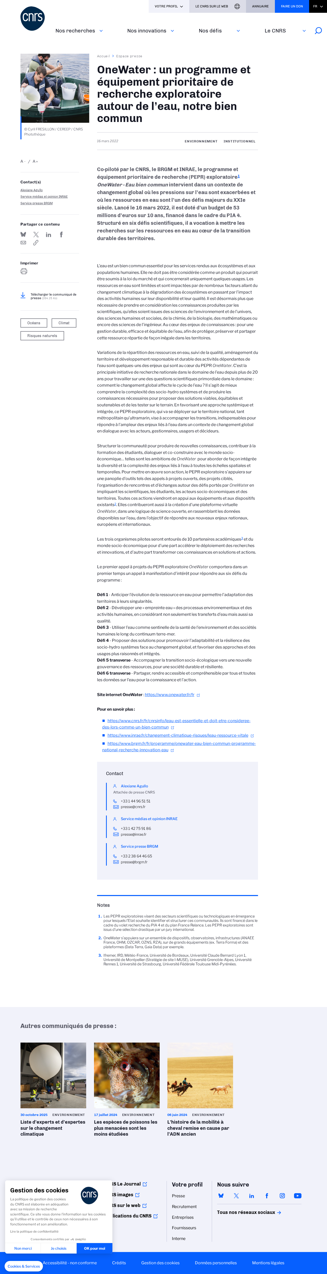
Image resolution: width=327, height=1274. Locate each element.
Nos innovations (146, 30)
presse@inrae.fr (133, 834)
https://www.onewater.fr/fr (169, 694)
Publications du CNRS (127, 1216)
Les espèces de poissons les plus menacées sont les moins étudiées (127, 1091)
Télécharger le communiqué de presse (53, 296)
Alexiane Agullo (31, 190)
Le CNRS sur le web (211, 6)
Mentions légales (268, 1262)
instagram (282, 1196)
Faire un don (292, 6)
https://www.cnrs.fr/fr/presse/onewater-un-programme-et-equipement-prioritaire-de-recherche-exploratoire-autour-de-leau (36, 242)
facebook (267, 1196)
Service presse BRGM (36, 203)
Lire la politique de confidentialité (34, 1231)
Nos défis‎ (210, 30)
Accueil (103, 56)
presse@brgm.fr (134, 862)
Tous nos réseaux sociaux (237, 1212)
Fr (315, 6)
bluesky (221, 1196)
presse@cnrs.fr (133, 806)
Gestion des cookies (160, 1262)
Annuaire (260, 6)
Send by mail (23, 242)
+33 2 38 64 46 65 (136, 856)
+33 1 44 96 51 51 (135, 801)
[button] (24, 1266)
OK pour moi (94, 1248)
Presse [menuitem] (178, 1195)
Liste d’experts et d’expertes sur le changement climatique (53, 1091)
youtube (297, 1196)
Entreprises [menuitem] (183, 1217)
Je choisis (58, 1248)
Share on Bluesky (23, 234)
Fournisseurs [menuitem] (184, 1227)
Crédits (119, 1262)
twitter (236, 1196)
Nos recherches (75, 30)
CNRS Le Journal (122, 1184)
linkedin (251, 1196)
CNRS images (118, 1195)
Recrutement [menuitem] (184, 1206)
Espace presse (129, 56)
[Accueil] (34, 18)
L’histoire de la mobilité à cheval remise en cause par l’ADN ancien (200, 1091)
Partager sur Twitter (36, 234)
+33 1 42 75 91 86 (136, 828)
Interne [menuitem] (178, 1238)
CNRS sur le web (122, 1205)
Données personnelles (216, 1262)
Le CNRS (275, 30)
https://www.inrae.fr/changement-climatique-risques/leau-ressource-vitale (178, 735)
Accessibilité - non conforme (70, 1262)
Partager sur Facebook (61, 234)
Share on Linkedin (48, 234)
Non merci (23, 1248)
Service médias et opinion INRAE (44, 196)
